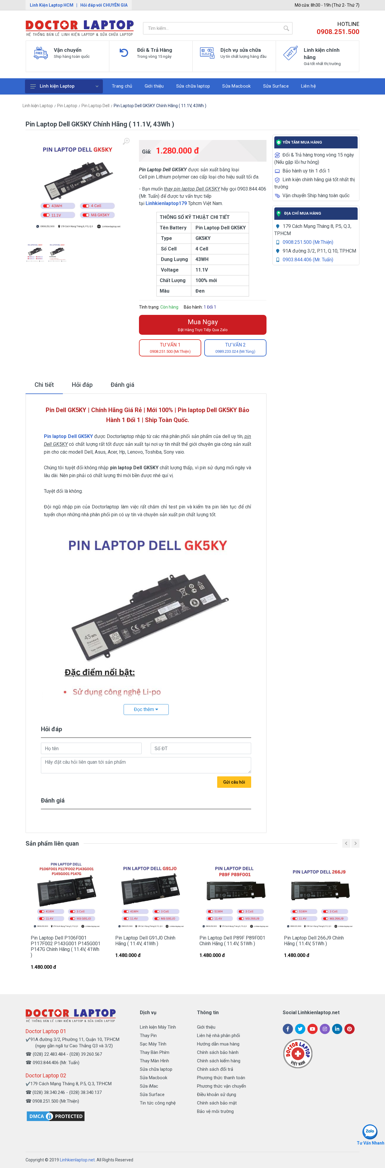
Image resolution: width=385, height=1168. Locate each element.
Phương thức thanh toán (221, 1077)
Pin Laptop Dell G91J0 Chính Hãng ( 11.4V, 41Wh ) (145, 940)
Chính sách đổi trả (215, 1069)
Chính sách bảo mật (217, 1103)
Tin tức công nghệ (158, 1103)
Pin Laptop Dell (95, 105)
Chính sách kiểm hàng (218, 1061)
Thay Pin (148, 1035)
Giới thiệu (206, 1027)
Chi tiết (44, 384)
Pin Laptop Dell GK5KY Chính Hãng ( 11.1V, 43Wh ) (160, 105)
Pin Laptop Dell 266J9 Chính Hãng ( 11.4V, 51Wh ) (314, 940)
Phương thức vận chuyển (221, 1086)
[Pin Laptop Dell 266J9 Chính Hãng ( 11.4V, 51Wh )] (319, 895)
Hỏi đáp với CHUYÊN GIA (104, 5)
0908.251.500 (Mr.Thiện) (308, 242)
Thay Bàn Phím (154, 1052)
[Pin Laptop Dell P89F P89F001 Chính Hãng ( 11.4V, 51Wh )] (234, 895)
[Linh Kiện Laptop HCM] (80, 28)
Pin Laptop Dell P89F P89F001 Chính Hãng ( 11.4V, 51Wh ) (232, 940)
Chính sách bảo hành (218, 1052)
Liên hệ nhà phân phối (218, 1035)
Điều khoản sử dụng (216, 1094)
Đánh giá (122, 384)
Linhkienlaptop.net (77, 1159)
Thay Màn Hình (154, 1061)
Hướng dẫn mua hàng (218, 1044)
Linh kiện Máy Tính (158, 1027)
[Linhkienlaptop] (71, 1015)
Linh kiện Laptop (57, 86)
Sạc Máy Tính (153, 1044)
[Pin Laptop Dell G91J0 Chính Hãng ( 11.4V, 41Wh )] (150, 895)
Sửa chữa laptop (156, 1069)
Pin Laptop (67, 105)
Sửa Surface (152, 1094)
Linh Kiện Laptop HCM (51, 5)
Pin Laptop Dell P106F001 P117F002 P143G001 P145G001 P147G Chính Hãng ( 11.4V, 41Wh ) (65, 946)
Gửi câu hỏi (234, 782)
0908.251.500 (338, 32)
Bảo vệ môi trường (215, 1111)
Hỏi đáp (82, 384)
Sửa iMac (149, 1086)
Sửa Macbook (153, 1077)
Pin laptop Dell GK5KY (68, 436)
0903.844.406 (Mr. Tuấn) (308, 259)
